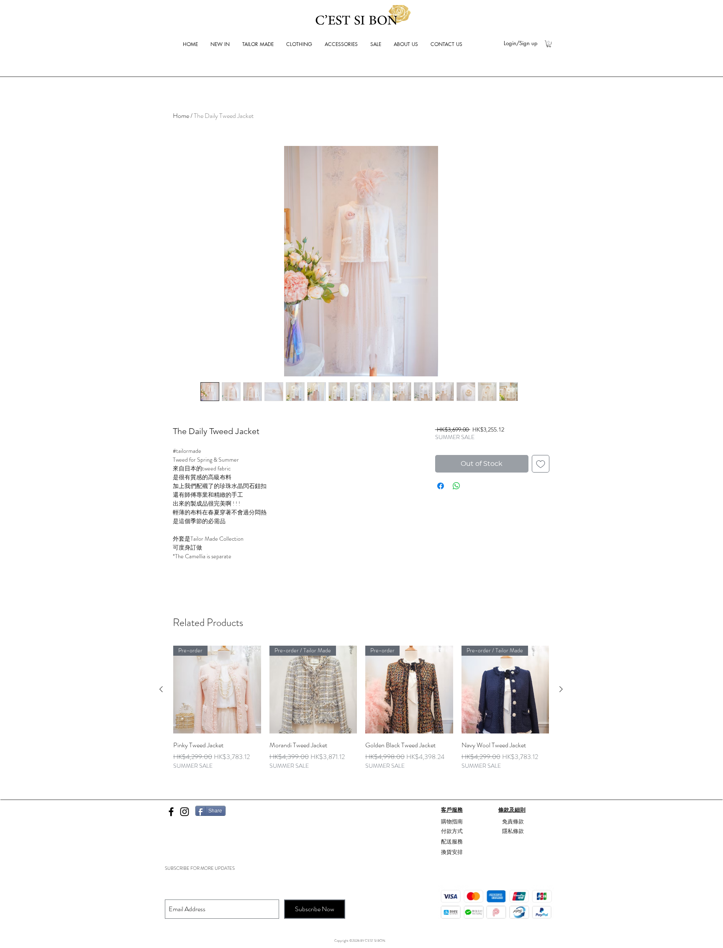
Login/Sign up (521, 43)
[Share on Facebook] (441, 486)
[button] (549, 44)
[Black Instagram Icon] (184, 812)
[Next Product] (561, 689)
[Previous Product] (161, 689)
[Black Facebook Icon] (171, 812)
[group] (361, 712)
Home (181, 115)
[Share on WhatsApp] (456, 486)
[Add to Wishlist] (540, 464)
